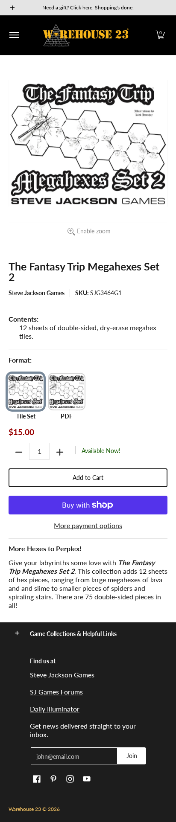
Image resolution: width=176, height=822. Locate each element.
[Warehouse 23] (86, 35)
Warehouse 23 (25, 809)
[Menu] (14, 35)
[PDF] (67, 392)
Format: (20, 360)
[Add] (60, 452)
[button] (160, 35)
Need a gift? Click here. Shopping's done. (88, 7)
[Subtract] (19, 452)
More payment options (88, 525)
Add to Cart (88, 477)
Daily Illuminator (54, 709)
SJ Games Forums (56, 692)
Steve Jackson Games (37, 292)
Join (131, 755)
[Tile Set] (26, 392)
